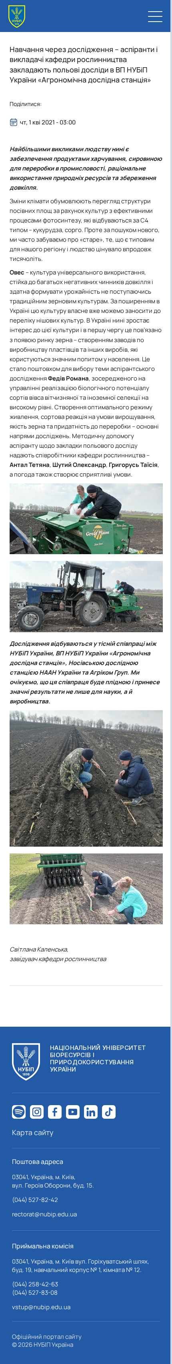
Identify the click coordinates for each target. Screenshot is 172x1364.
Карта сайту (33, 1132)
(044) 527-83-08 (35, 1292)
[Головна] (17, 16)
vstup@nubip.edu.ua (41, 1307)
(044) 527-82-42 (35, 1200)
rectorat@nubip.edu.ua (44, 1214)
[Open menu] (155, 16)
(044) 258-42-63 (35, 1284)
